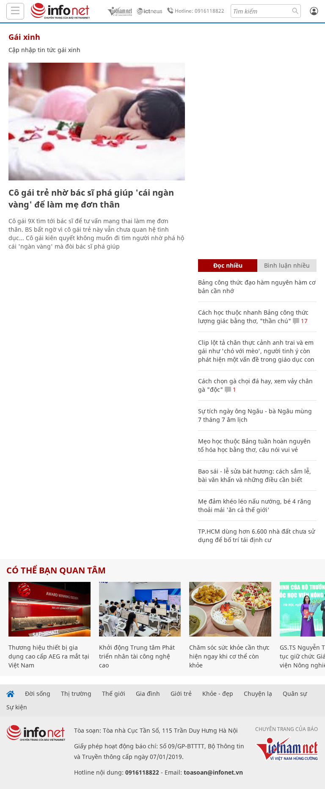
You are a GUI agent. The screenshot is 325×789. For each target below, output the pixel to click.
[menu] (15, 11)
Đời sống (37, 694)
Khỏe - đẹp (217, 694)
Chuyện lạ (258, 694)
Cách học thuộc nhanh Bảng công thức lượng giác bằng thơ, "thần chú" (253, 316)
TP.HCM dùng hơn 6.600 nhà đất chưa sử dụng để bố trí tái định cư (256, 535)
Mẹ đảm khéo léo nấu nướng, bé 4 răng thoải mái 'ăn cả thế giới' (254, 505)
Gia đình (148, 694)
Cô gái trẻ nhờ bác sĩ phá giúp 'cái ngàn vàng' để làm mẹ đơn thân (91, 198)
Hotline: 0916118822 (199, 10)
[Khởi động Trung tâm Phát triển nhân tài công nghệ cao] (140, 609)
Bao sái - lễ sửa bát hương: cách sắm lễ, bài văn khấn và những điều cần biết (254, 475)
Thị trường (76, 694)
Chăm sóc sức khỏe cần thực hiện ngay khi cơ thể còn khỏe (229, 656)
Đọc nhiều (227, 265)
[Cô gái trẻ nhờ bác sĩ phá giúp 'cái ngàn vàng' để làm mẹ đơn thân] (96, 121)
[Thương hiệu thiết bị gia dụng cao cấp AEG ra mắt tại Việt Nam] (49, 609)
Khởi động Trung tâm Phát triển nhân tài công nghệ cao (137, 656)
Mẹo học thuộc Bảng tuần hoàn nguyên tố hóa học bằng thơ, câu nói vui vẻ (254, 445)
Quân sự (295, 694)
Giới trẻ (181, 694)
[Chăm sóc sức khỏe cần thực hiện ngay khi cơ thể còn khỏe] (230, 609)
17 (303, 321)
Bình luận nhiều (287, 265)
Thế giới (113, 694)
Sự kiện (16, 707)
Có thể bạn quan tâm (56, 570)
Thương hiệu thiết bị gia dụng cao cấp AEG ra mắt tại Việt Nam (48, 656)
